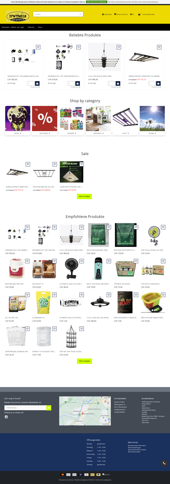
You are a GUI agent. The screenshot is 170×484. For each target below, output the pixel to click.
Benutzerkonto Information (137, 446)
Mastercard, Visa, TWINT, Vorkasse (153, 416)
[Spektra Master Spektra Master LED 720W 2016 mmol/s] (44, 171)
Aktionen (31, 27)
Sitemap (144, 414)
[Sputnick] (106, 474)
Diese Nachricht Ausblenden (96, 2)
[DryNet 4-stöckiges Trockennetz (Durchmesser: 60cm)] (44, 335)
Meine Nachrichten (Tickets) (137, 450)
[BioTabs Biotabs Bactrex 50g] (17, 268)
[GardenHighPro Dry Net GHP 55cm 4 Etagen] (71, 335)
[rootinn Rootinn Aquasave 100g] (98, 234)
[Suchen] (81, 13)
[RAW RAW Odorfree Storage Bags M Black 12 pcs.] (126, 301)
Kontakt (144, 412)
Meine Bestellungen (134, 448)
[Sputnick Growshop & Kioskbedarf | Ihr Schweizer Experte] (17, 15)
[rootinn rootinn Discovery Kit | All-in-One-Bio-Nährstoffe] (126, 234)
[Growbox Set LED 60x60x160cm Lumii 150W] (24, 57)
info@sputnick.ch (119, 410)
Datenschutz (146, 408)
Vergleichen (34, 87)
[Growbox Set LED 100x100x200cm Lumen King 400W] (64, 57)
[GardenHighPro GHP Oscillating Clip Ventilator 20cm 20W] (153, 234)
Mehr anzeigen (84, 196)
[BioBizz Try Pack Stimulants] (153, 268)
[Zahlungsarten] (81, 474)
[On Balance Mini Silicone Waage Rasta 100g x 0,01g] (153, 301)
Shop (40, 27)
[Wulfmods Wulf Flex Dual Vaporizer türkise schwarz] (98, 268)
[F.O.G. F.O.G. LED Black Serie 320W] (104, 57)
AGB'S (144, 406)
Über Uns (145, 420)
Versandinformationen (149, 418)
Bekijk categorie (17, 117)
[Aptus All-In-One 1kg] (17, 301)
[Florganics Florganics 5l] (44, 301)
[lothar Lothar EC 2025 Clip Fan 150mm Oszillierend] (71, 268)
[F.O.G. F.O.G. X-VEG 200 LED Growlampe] (98, 301)
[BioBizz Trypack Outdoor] (126, 268)
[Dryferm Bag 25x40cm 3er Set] (17, 335)
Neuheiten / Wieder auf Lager (13, 27)
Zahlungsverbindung (148, 410)
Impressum (145, 422)
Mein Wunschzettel (134, 452)
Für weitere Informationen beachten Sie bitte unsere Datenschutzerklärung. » (133, 2)
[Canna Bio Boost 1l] (44, 268)
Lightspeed (107, 480)
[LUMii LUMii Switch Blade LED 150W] (71, 171)
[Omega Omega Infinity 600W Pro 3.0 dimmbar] (145, 57)
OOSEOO (91, 480)
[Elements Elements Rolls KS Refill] (71, 301)
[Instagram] (6, 417)
